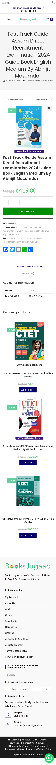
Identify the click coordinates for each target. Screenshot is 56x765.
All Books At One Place (17, 639)
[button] (53, 3)
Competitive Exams (39, 230)
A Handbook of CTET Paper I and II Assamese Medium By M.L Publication (28, 447)
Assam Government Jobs (15, 230)
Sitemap (9, 633)
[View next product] (51, 100)
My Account (11, 597)
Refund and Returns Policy (19, 656)
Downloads (11, 621)
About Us (10, 603)
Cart (7, 609)
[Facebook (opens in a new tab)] (22, 11)
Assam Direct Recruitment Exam (32, 227)
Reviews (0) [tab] (28, 273)
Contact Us (11, 627)
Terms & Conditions (16, 650)
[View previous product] (5, 100)
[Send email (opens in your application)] (34, 11)
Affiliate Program (14, 645)
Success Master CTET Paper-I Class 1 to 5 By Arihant (28, 375)
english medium (30, 241)
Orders (8, 615)
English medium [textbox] (27, 689)
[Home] (4, 80)
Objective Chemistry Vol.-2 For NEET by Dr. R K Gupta (28, 520)
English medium (11, 234)
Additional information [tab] (28, 266)
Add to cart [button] (28, 390)
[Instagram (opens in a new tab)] (26, 11)
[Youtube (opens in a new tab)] (30, 11)
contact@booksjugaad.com (29, 725)
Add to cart (28, 211)
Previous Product (15, 99)
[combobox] (28, 689)
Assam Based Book (19, 238)
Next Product (42, 99)
